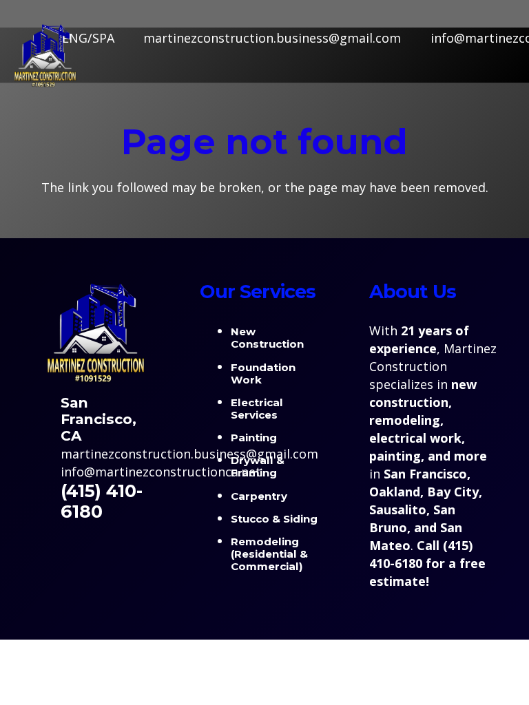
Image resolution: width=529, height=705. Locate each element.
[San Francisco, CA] (46, 419)
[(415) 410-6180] (46, 501)
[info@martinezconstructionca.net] (46, 472)
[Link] (45, 55)
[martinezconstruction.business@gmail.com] (46, 454)
